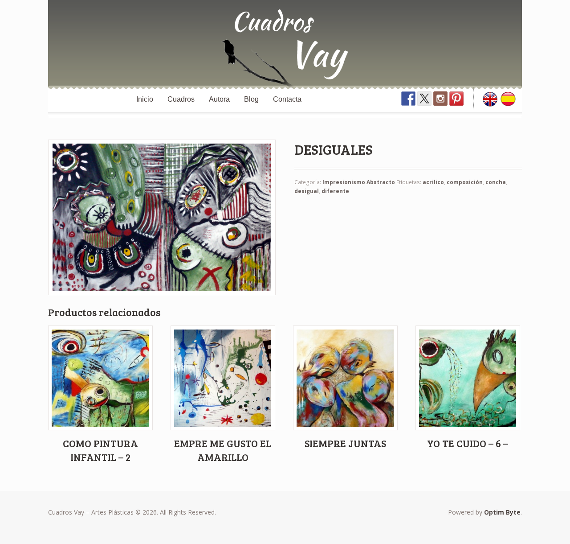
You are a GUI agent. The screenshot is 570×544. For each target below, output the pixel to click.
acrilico (433, 182)
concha (495, 182)
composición (465, 182)
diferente (335, 191)
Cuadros (181, 99)
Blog (251, 99)
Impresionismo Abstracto (358, 182)
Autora (219, 99)
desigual (306, 191)
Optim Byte (502, 512)
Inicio (144, 99)
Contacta (287, 99)
